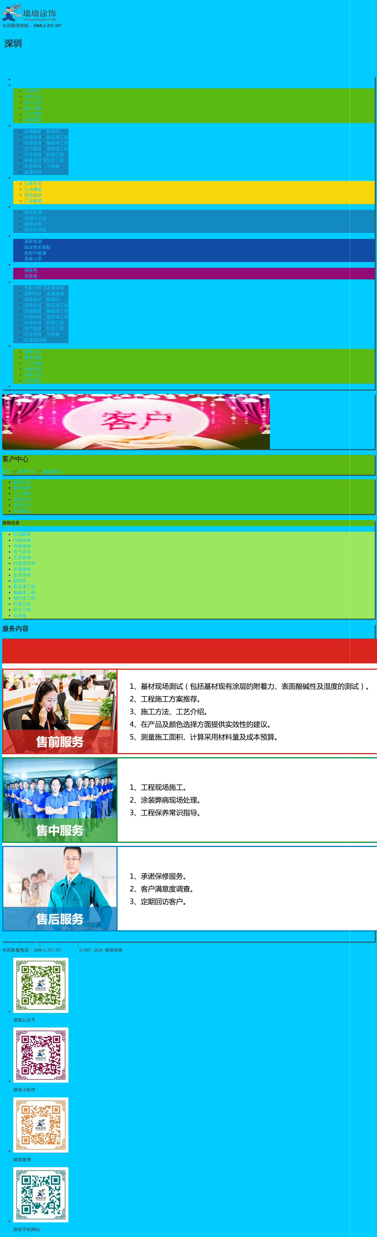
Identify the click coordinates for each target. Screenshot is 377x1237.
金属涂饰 (33, 171)
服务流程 (33, 357)
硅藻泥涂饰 (35, 160)
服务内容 (33, 351)
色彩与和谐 (35, 287)
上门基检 (33, 363)
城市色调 (33, 212)
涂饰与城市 (24, 206)
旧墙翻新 (33, 131)
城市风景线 (35, 229)
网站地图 (30, 944)
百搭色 (31, 276)
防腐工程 (55, 154)
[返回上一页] (36, 938)
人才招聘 (33, 114)
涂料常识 (33, 293)
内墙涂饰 (33, 137)
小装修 (53, 166)
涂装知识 (33, 299)
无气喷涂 (33, 148)
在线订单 (22, 386)
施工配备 (33, 108)
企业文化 (33, 96)
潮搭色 (31, 270)
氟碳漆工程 (57, 143)
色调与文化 (35, 218)
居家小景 (33, 258)
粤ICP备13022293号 (144, 950)
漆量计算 (33, 374)
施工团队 (33, 102)
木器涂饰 (33, 166)
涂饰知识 (22, 282)
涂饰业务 (22, 125)
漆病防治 (33, 305)
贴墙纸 (53, 131)
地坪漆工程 (57, 148)
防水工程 (55, 160)
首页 (17, 79)
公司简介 (33, 90)
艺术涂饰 (33, 154)
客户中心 (22, 345)
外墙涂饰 (33, 143)
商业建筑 (33, 195)
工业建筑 (33, 200)
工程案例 (22, 177)
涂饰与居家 (24, 235)
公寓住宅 (33, 183)
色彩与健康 (35, 253)
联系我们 (33, 119)
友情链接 (69, 944)
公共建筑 (33, 189)
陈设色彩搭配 (37, 247)
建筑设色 (33, 224)
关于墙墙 (22, 85)
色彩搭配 (22, 264)
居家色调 (33, 241)
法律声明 (50, 944)
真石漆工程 (57, 137)
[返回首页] (12, 938)
